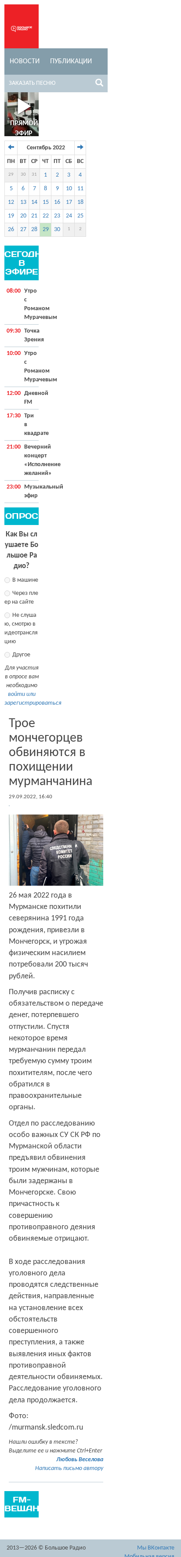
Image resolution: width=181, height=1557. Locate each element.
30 (23, 174)
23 (57, 216)
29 (11, 174)
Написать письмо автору (69, 1468)
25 (80, 216)
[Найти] (99, 84)
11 (80, 188)
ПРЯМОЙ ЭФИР (24, 128)
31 (34, 174)
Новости (25, 61)
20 (23, 216)
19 (11, 216)
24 (69, 216)
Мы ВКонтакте (155, 1548)
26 (11, 229)
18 (80, 202)
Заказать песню (32, 83)
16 (57, 202)
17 (69, 202)
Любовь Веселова (79, 1459)
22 (46, 216)
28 (34, 229)
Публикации (71, 61)
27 (23, 229)
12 (11, 202)
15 (46, 202)
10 (69, 188)
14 (34, 202)
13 (23, 202)
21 (34, 216)
